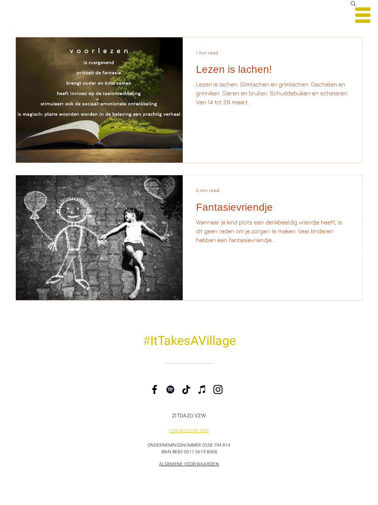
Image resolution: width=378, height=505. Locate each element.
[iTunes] (202, 389)
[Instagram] (218, 389)
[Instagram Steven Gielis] (366, 216)
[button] (363, 15)
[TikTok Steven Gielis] (366, 247)
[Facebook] (154, 389)
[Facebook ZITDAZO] (366, 232)
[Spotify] (170, 389)
